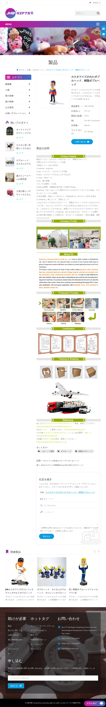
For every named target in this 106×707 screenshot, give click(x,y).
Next (98, 551)
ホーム (21, 70)
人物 (28, 70)
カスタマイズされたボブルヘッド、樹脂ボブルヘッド (70, 492)
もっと (19, 137)
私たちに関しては (15, 630)
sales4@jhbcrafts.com (69, 648)
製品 (10, 626)
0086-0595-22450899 (70, 638)
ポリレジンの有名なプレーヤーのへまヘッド (61, 460)
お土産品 (9, 107)
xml (9, 653)
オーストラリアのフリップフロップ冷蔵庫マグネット (23, 131)
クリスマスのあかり (39, 630)
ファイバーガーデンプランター (43, 626)
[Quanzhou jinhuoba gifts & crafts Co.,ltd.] (19, 13)
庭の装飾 (9, 101)
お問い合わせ (80, 141)
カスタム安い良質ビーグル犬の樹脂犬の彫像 (23, 147)
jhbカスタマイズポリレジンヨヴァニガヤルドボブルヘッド (19, 591)
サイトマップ (13, 649)
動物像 (8, 84)
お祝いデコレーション (15, 113)
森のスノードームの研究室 (23, 177)
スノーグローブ (37, 644)
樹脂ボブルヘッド (85, 451)
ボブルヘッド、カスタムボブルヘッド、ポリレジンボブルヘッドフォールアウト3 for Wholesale (23, 162)
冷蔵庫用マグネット (39, 639)
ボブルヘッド (66, 451)
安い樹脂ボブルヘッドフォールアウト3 (83, 591)
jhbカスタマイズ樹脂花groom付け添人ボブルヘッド (62, 465)
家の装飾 (9, 95)
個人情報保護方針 (15, 639)
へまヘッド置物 (47, 451)
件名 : (67, 492)
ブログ (10, 644)
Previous (95, 551)
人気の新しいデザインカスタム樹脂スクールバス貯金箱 (23, 193)
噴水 (32, 635)
